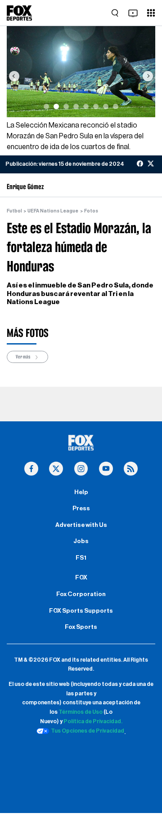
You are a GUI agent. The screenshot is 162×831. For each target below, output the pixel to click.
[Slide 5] (86, 106)
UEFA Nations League (52, 210)
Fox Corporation (81, 594)
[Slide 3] (66, 106)
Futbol (14, 210)
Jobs (81, 541)
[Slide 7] (105, 106)
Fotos (91, 210)
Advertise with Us (81, 525)
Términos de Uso (80, 712)
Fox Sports (81, 627)
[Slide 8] (115, 106)
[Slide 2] (56, 106)
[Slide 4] (76, 106)
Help (81, 492)
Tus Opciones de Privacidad (87, 731)
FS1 (81, 558)
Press (81, 508)
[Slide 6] (96, 106)
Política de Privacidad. (92, 721)
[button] (14, 76)
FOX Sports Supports (81, 611)
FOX (81, 578)
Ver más (23, 356)
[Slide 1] (46, 106)
